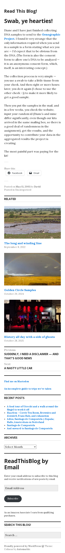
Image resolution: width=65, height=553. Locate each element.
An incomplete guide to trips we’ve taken (27, 388)
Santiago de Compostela (21, 425)
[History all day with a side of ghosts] (32, 316)
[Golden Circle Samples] (32, 269)
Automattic (23, 549)
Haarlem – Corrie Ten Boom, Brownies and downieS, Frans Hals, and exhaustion (31, 414)
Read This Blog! (20, 11)
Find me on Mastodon (16, 381)
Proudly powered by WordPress (22, 546)
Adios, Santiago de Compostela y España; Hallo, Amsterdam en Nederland (30, 421)
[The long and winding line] (32, 222)
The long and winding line (23, 243)
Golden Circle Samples (20, 290)
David (37, 186)
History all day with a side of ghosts (29, 337)
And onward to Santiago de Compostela (30, 428)
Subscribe (12, 498)
